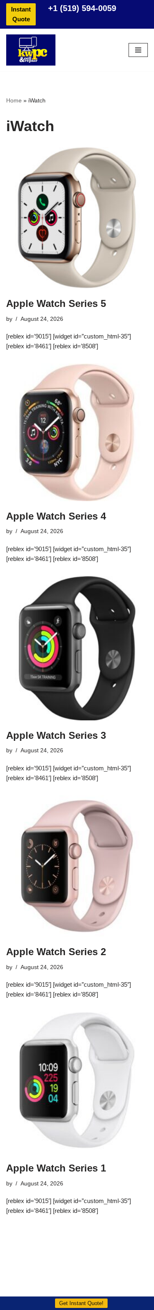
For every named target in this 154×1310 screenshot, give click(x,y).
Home (14, 100)
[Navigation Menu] (138, 50)
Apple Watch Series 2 (56, 951)
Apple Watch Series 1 (56, 1168)
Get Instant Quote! (81, 1303)
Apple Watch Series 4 (56, 516)
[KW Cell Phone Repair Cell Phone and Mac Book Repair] (30, 50)
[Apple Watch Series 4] (77, 432)
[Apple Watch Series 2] (77, 866)
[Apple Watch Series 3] (77, 648)
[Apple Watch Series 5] (77, 217)
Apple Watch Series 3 (56, 735)
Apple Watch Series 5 (56, 303)
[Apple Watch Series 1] (77, 1082)
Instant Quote (21, 14)
